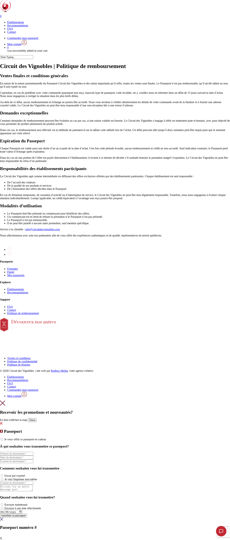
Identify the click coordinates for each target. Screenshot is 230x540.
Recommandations (17, 292)
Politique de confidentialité (22, 361)
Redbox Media (59, 370)
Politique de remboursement (23, 313)
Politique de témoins (18, 364)
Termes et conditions (19, 358)
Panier (10, 272)
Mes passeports (15, 275)
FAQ (10, 306)
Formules (12, 268)
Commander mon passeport (22, 389)
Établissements (15, 289)
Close (32, 420)
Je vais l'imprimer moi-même (20, 479)
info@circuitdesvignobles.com (42, 229)
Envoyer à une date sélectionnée (22, 508)
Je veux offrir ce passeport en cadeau (25, 439)
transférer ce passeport (13, 515)
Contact (11, 309)
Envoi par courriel (14, 475)
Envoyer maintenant (15, 504)
